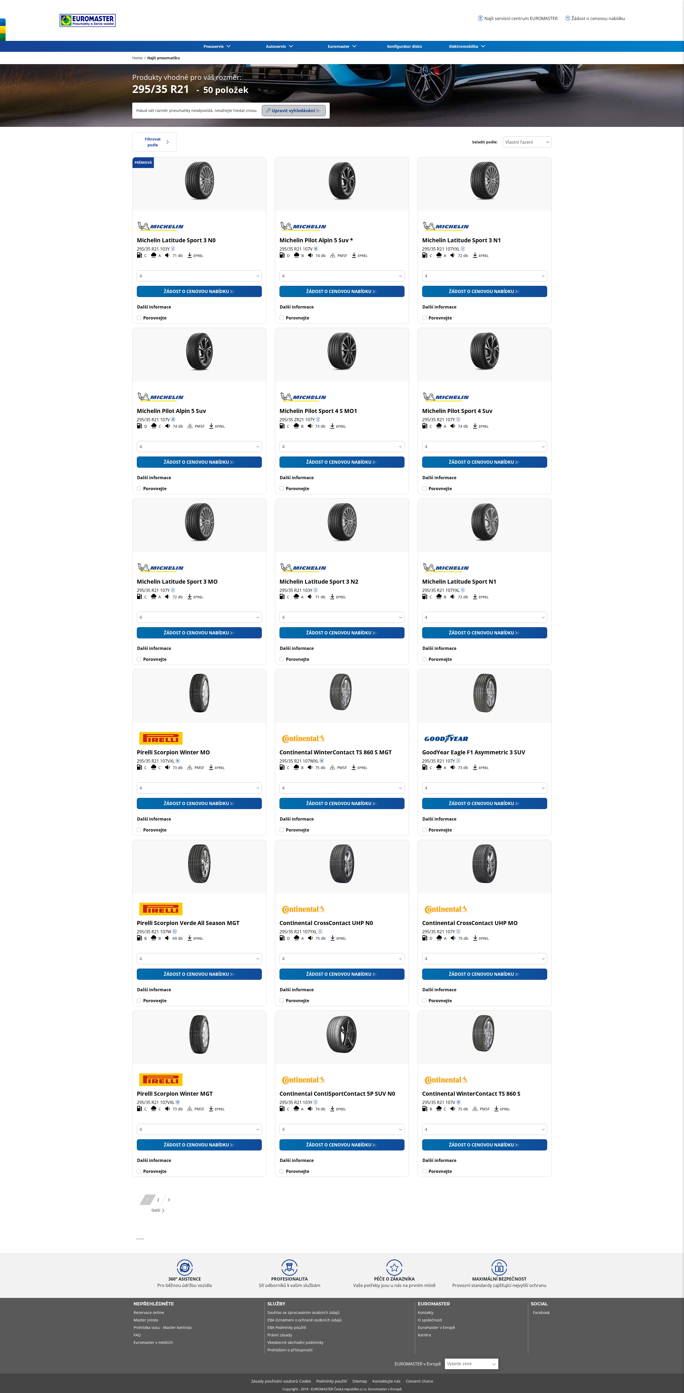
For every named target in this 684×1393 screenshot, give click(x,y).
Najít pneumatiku (163, 57)
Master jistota (146, 1319)
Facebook (541, 1312)
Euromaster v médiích (153, 1342)
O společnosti (430, 1319)
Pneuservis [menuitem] (215, 46)
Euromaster (434, 1304)
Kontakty (425, 1312)
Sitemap (359, 1381)
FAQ (137, 1334)
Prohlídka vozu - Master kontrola (163, 1327)
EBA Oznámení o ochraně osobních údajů (304, 1319)
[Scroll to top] (670, 1382)
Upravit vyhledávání (293, 111)
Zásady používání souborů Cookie (281, 1381)
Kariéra (424, 1334)
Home (137, 57)
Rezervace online (149, 1312)
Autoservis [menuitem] (277, 46)
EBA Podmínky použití (286, 1327)
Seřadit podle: (485, 142)
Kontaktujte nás (386, 1381)
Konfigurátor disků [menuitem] (404, 46)
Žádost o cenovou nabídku (196, 291)
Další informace (154, 307)
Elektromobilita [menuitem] (464, 46)
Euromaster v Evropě (436, 1327)
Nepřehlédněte (154, 1304)
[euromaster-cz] (86, 20)
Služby (276, 1304)
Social (539, 1304)
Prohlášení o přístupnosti (290, 1349)
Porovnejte (154, 318)
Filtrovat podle (153, 141)
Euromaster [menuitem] (340, 46)
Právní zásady (279, 1334)
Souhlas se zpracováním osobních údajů (303, 1312)
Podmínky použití (331, 1381)
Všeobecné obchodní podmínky (295, 1342)
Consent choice (419, 1381)
